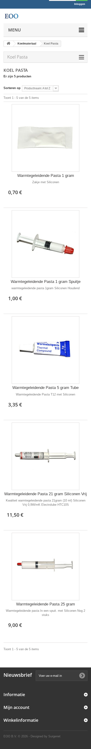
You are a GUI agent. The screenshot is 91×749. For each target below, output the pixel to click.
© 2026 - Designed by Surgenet (39, 736)
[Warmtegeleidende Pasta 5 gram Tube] (45, 350)
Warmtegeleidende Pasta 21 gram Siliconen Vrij (45, 494)
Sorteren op (12, 88)
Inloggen (79, 4)
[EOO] (11, 16)
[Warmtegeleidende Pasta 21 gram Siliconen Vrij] (45, 456)
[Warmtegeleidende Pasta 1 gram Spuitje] (45, 244)
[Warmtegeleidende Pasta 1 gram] (45, 138)
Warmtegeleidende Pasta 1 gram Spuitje (45, 281)
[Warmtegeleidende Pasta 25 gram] (45, 566)
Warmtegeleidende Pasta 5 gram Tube (45, 387)
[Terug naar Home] (8, 44)
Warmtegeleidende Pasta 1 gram (45, 175)
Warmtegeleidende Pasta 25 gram (45, 604)
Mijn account (16, 707)
